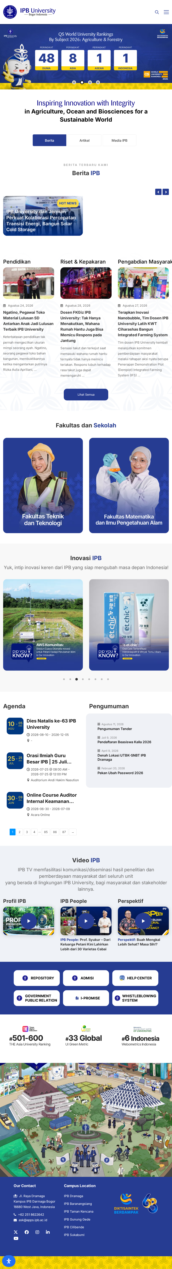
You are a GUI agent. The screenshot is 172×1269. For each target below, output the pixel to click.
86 (55, 832)
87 (64, 832)
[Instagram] (37, 1232)
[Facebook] (26, 1232)
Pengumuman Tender (115, 729)
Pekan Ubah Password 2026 (120, 773)
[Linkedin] (47, 1232)
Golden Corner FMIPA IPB (134, 216)
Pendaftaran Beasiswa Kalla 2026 (124, 742)
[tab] (49, 140)
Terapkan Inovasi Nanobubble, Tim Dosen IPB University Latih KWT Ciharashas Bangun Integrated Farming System (143, 323)
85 (46, 832)
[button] (64, 679)
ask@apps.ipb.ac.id (33, 1220)
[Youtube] (16, 1238)
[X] (16, 1232)
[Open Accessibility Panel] (9, 1261)
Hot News (68, 203)
